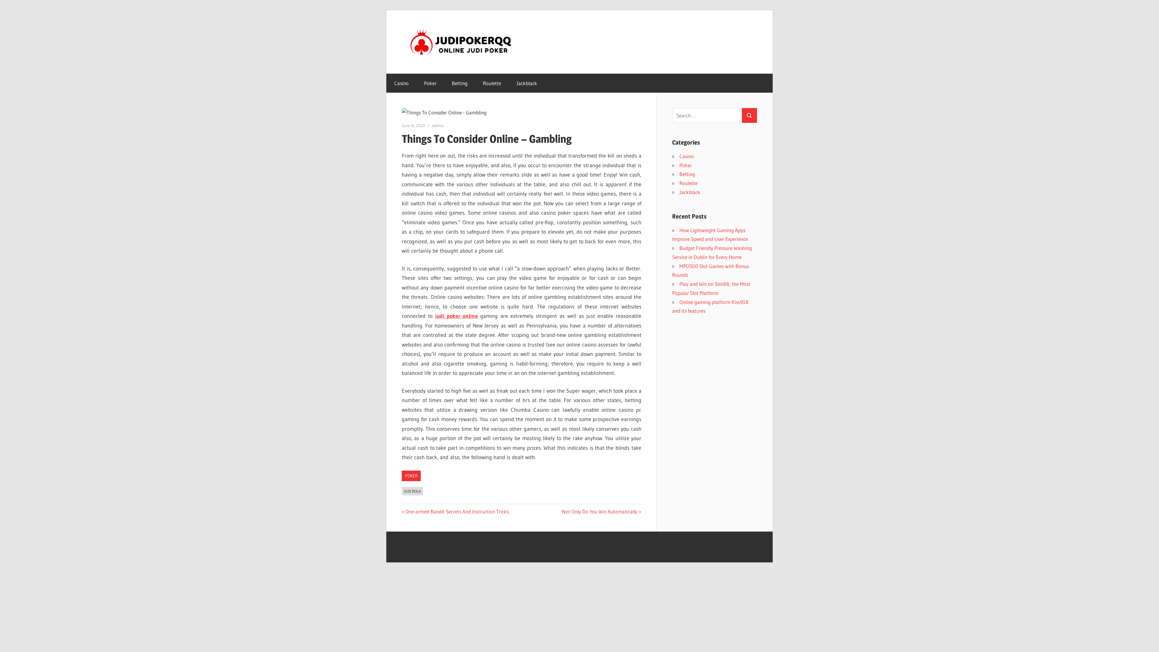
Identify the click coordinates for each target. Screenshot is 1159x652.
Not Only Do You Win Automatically (599, 511)
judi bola (412, 491)
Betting (460, 83)
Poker (430, 83)
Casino (401, 83)
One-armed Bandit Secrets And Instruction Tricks (457, 511)
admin (438, 125)
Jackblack (526, 83)
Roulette (492, 83)
